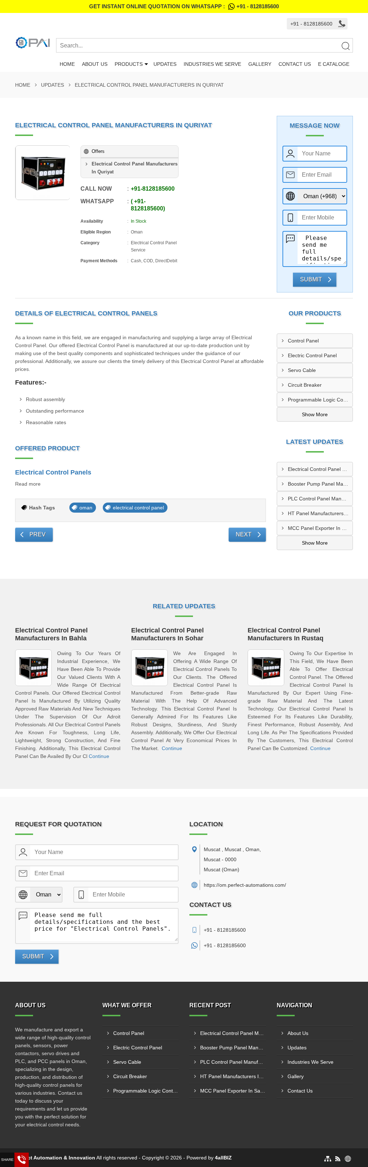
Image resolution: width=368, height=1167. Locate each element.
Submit (311, 279)
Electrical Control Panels (53, 472)
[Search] (345, 45)
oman (85, 507)
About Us (94, 64)
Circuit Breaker (305, 385)
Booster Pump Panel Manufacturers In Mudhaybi (320, 484)
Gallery (259, 64)
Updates (164, 64)
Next (244, 534)
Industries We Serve (212, 64)
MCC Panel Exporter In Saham (320, 528)
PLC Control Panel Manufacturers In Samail (320, 498)
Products (129, 64)
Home (67, 64)
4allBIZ (223, 1158)
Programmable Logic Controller (320, 400)
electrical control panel (138, 507)
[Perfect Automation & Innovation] (35, 42)
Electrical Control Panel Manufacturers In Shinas (320, 469)
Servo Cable (302, 370)
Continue (99, 756)
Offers (98, 151)
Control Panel (303, 341)
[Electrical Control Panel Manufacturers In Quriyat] (43, 173)
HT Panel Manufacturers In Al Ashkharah (320, 513)
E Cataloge (333, 64)
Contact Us (295, 64)
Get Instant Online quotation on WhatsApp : (184, 6)
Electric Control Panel (312, 355)
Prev (37, 534)
